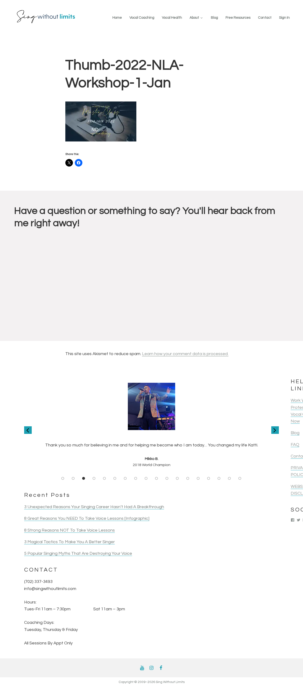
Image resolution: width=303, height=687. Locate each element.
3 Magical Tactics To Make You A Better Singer (69, 542)
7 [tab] (125, 478)
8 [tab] (136, 478)
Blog (295, 433)
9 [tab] (146, 478)
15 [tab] (209, 478)
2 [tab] (73, 478)
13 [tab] (188, 478)
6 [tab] (115, 478)
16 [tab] (219, 478)
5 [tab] (104, 478)
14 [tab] (198, 478)
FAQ (295, 444)
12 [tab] (177, 478)
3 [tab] (84, 478)
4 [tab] (94, 478)
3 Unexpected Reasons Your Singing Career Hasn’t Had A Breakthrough (94, 507)
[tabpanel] (151, 425)
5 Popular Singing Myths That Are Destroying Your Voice (78, 553)
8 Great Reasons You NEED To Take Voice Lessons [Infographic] (86, 518)
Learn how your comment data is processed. (185, 354)
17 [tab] (229, 478)
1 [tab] (63, 478)
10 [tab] (157, 478)
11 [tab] (167, 478)
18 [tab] (240, 478)
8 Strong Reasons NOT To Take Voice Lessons (69, 530)
